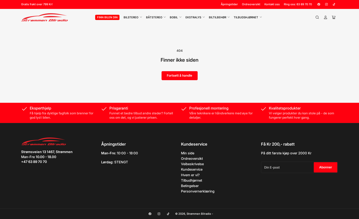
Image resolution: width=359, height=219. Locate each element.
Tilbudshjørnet (246, 17)
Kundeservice (191, 169)
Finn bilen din (107, 17)
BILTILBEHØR (217, 17)
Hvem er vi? (190, 175)
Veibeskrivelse (192, 164)
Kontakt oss (272, 4)
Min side (187, 153)
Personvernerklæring (197, 191)
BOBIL (174, 17)
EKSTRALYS (193, 17)
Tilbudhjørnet (191, 180)
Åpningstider (229, 4)
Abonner (325, 167)
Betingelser (190, 186)
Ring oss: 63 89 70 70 (298, 4)
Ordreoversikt (251, 4)
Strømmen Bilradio (199, 213)
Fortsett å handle (179, 75)
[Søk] (317, 17)
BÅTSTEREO (154, 17)
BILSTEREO (131, 17)
